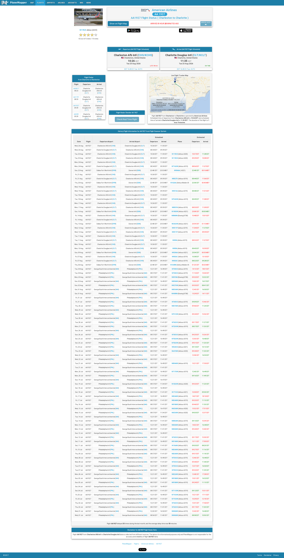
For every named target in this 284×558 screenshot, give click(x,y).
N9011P (175, 228)
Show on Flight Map (118, 23)
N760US (175, 302)
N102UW (175, 384)
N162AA (173, 183)
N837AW (175, 306)
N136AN (175, 445)
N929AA (175, 252)
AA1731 (76, 97)
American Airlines (164, 10)
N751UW (175, 314)
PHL (140, 269)
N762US (175, 322)
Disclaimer (268, 555)
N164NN (173, 265)
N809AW (175, 281)
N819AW (175, 441)
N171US (175, 392)
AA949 (76, 114)
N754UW (175, 199)
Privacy (277, 555)
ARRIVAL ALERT (206, 22)
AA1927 (76, 106)
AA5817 (76, 88)
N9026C (175, 257)
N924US (175, 347)
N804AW (175, 363)
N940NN (175, 293)
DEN (138, 170)
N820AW (175, 425)
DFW (114, 170)
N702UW (175, 339)
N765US (175, 335)
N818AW (175, 404)
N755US (175, 466)
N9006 (175, 240)
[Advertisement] (159, 40)
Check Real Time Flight (127, 119)
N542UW (175, 224)
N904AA (177, 170)
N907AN (175, 277)
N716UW (175, 166)
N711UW (175, 491)
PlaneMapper (127, 544)
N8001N (175, 207)
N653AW (175, 408)
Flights (136, 544)
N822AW (175, 474)
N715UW (175, 495)
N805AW (175, 421)
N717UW (175, 371)
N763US (175, 437)
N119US (83, 30)
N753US (175, 458)
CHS (99, 93)
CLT (86, 93)
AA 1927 (160, 14)
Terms (260, 555)
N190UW (175, 211)
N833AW (175, 289)
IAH (117, 269)
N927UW (175, 285)
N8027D (175, 179)
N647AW (175, 351)
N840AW (175, 511)
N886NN (175, 215)
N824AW (175, 396)
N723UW (175, 326)
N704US (175, 269)
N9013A (175, 191)
